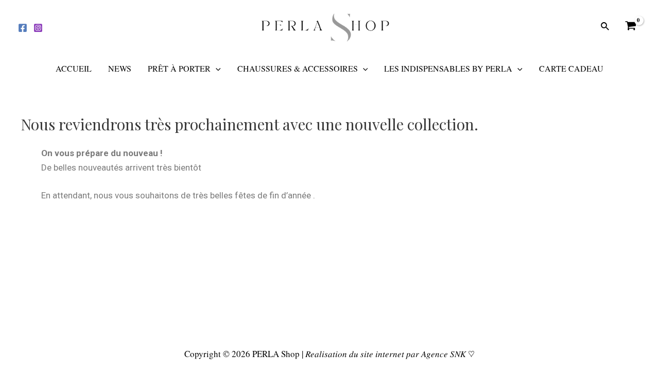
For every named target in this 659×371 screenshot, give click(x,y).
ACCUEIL (74, 68)
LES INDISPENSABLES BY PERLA (448, 68)
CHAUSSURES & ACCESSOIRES (297, 68)
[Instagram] (38, 27)
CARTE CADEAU (571, 68)
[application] (216, 68)
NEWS (119, 68)
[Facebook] (22, 27)
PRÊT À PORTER (179, 68)
